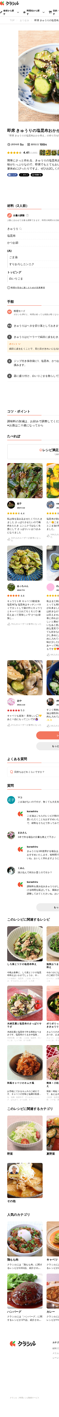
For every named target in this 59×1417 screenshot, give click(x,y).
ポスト (25, 175)
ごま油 (13, 257)
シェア (13, 175)
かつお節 (12, 242)
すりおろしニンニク (21, 264)
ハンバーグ (14, 1311)
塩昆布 (11, 235)
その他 (11, 1201)
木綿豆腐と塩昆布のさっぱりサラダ (24, 1025)
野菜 (10, 1153)
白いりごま (16, 278)
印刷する (38, 175)
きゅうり (12, 228)
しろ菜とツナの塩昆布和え (22, 964)
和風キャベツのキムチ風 (20, 1082)
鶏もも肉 (13, 1259)
